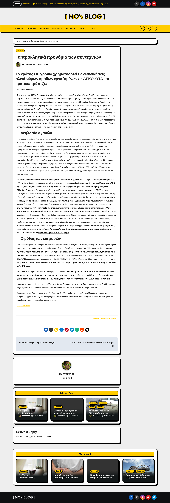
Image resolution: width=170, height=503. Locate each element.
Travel (100, 407)
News (92, 407)
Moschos (140, 471)
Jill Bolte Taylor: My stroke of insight (38, 342)
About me (31, 28)
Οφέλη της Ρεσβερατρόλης (26, 412)
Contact (83, 28)
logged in (31, 436)
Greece (103, 403)
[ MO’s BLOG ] (85, 16)
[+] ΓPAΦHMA (23, 305)
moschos (28, 64)
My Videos (44, 28)
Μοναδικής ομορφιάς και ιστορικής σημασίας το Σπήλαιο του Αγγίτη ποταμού (102, 479)
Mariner (130, 471)
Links (92, 28)
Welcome (19, 28)
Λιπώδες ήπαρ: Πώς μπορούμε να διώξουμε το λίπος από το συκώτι (66, 477)
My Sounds (70, 28)
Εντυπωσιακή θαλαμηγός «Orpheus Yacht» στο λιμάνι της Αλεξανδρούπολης (138, 479)
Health (58, 471)
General (20, 50)
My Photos (57, 28)
